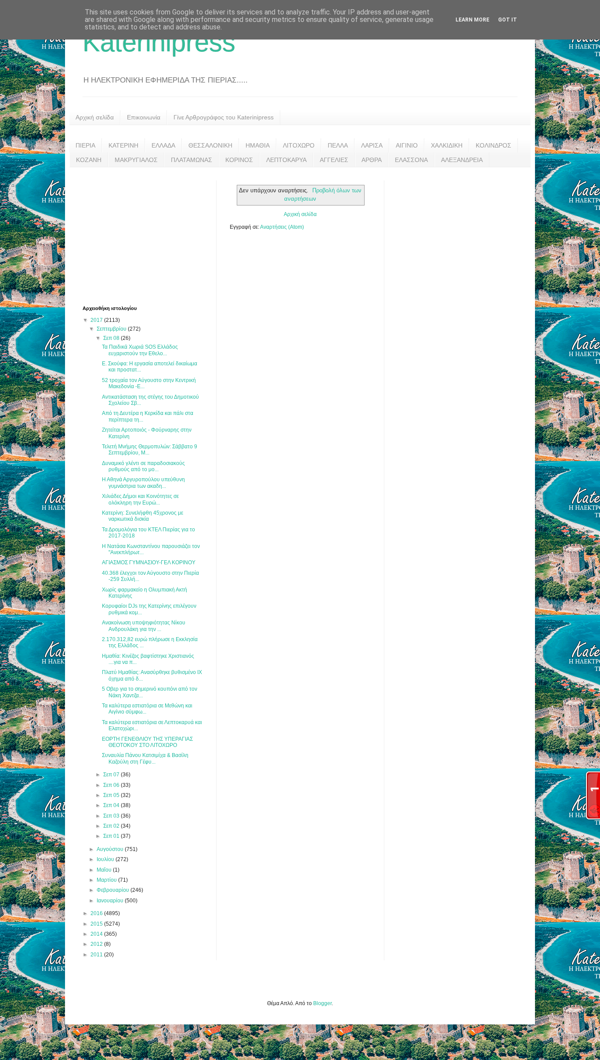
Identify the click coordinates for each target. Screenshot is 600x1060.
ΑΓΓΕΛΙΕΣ (334, 159)
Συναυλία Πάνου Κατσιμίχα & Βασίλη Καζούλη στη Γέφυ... (145, 758)
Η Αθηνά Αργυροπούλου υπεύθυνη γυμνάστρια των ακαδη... (143, 482)
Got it (507, 20)
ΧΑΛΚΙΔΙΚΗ (447, 145)
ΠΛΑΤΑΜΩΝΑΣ (191, 159)
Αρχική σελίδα (95, 117)
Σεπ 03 (112, 816)
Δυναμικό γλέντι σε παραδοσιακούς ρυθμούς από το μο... (143, 466)
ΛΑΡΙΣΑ (372, 145)
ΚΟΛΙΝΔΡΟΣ (493, 145)
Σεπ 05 (112, 795)
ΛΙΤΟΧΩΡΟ (298, 145)
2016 (97, 913)
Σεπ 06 (112, 785)
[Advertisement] (148, 235)
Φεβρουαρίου (113, 890)
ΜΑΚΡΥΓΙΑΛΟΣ (136, 159)
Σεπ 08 (112, 338)
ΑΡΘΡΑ (371, 159)
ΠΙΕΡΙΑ (85, 145)
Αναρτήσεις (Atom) (282, 227)
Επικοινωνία (143, 117)
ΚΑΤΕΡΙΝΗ (123, 145)
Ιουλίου (106, 859)
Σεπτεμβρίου (112, 329)
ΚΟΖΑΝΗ (88, 159)
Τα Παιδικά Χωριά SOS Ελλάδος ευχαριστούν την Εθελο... (140, 350)
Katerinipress (159, 42)
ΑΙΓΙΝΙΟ (407, 145)
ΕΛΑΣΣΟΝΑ (411, 159)
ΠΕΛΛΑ (338, 145)
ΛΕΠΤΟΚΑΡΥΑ (286, 159)
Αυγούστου (111, 849)
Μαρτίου (107, 880)
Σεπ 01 (112, 836)
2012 (97, 944)
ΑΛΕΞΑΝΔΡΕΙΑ (462, 159)
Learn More (472, 20)
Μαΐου (105, 870)
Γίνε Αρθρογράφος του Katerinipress (223, 117)
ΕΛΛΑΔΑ (163, 145)
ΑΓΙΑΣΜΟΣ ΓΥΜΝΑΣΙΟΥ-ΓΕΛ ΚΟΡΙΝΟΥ (148, 562)
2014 (97, 934)
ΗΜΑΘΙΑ (258, 145)
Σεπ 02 (112, 826)
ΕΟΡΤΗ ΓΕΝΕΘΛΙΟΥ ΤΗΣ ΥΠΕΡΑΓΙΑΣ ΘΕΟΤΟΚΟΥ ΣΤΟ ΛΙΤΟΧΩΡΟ (147, 742)
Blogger (322, 1003)
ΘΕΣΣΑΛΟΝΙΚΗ (210, 145)
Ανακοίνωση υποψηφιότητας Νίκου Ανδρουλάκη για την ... (143, 626)
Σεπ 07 (112, 775)
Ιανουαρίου (111, 901)
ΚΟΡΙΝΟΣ (239, 159)
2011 (97, 955)
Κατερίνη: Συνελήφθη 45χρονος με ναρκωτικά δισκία (142, 516)
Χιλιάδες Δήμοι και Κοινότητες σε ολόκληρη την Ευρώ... (140, 499)
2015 (97, 924)
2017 (97, 320)
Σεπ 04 (112, 805)
